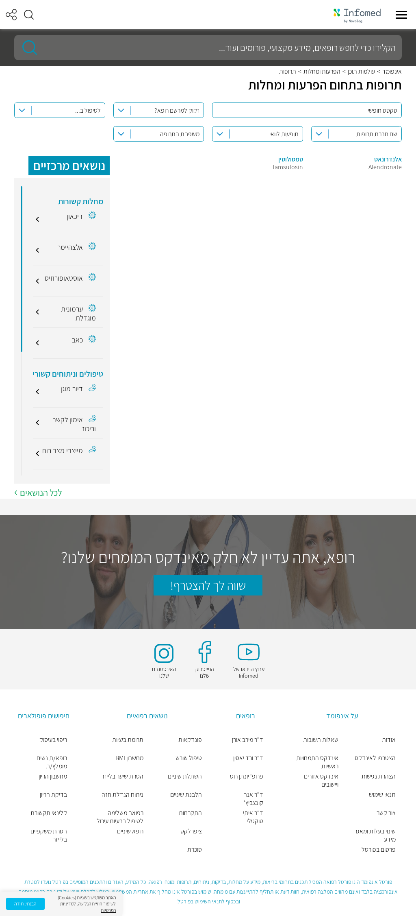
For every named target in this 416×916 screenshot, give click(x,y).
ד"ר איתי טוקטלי (253, 817)
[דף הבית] (357, 15)
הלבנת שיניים (186, 795)
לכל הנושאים (41, 492)
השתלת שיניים (185, 776)
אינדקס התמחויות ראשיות (317, 762)
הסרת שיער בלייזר (122, 776)
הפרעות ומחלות (321, 71)
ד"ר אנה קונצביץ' (253, 799)
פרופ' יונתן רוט (246, 776)
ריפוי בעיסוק (53, 740)
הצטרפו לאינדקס (375, 758)
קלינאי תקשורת (48, 813)
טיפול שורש (189, 758)
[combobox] (158, 110)
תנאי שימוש (382, 795)
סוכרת (194, 850)
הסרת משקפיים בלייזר (48, 835)
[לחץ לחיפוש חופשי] (26, 47)
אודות (389, 740)
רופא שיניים (130, 831)
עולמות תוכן (361, 71)
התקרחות (190, 813)
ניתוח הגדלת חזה (122, 795)
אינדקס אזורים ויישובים (321, 780)
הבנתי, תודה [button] (25, 904)
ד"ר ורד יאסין (248, 758)
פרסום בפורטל (379, 850)
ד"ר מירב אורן (247, 740)
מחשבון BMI (129, 758)
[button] (28, 14)
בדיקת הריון (53, 795)
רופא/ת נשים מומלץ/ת (52, 762)
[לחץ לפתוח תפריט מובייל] (401, 14)
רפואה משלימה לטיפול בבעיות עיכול (120, 817)
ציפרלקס (191, 831)
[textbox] (157, 110)
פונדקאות (190, 740)
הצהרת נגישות (379, 776)
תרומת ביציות (127, 740)
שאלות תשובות (320, 740)
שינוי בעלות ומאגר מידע (375, 835)
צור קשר (386, 813)
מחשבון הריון (53, 776)
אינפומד (392, 71)
